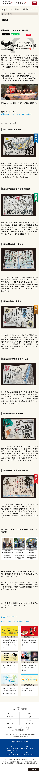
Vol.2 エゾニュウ (9, 617)
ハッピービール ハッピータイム (9, 666)
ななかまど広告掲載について (19, 730)
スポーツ (10, 717)
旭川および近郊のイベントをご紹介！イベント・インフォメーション (9, 643)
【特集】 (17, 9)
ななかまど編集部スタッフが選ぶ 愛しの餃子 (29, 642)
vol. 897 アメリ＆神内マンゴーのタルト (16, 621)
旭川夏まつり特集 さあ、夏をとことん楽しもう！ (29, 667)
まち (9, 720)
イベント (10, 723)
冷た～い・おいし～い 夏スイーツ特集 (29, 689)
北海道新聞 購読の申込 (27, 734)
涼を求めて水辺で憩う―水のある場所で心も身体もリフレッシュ (9, 690)
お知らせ (11, 728)
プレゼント (29, 723)
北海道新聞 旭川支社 (19, 741)
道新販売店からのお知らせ (19, 736)
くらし (10, 9)
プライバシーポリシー (24, 728)
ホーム (9, 714)
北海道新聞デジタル (10, 734)
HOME (3, 9)
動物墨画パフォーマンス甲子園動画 (16, 114)
